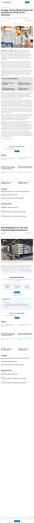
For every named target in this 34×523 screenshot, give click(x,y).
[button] (1, 2)
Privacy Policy (30, 518)
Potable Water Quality (5, 7)
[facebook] (13, 23)
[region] (17, 520)
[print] (32, 23)
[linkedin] (15, 23)
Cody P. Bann (7, 302)
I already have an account (17, 294)
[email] (20, 23)
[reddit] (18, 23)
